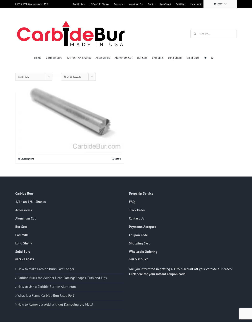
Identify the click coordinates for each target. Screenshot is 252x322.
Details (118, 158)
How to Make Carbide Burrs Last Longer (46, 269)
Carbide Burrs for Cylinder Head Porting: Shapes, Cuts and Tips (62, 278)
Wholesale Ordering (143, 251)
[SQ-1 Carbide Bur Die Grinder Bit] (69, 111)
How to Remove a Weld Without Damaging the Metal (55, 304)
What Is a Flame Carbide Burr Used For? (46, 295)
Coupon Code (138, 235)
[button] (212, 58)
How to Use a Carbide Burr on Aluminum (47, 287)
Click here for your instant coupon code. (158, 274)
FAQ (132, 202)
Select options (27, 158)
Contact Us (136, 218)
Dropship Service (141, 193)
